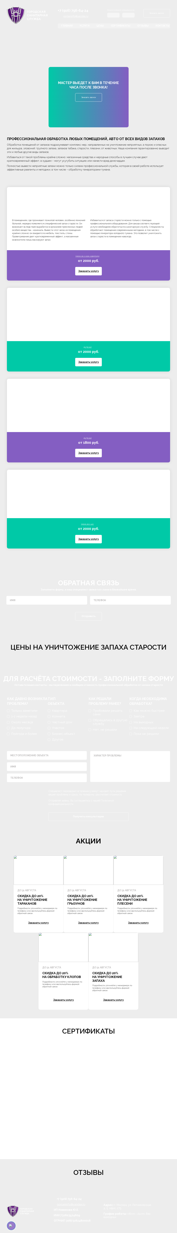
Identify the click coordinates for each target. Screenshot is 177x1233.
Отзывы (143, 25)
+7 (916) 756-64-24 (73, 10)
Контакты (163, 25)
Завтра (139, 716)
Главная (67, 25)
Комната (58, 716)
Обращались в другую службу (110, 722)
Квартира (59, 710)
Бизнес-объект (63, 734)
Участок (58, 728)
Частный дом (62, 722)
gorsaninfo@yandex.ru (75, 16)
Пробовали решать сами (107, 712)
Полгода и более (24, 734)
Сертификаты (120, 25)
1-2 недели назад (24, 716)
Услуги (85, 25)
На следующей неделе (151, 728)
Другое (57, 739)
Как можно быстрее (149, 710)
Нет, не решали (105, 729)
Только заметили (24, 710)
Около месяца (22, 722)
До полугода (20, 728)
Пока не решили (146, 734)
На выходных (143, 722)
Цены (100, 25)
